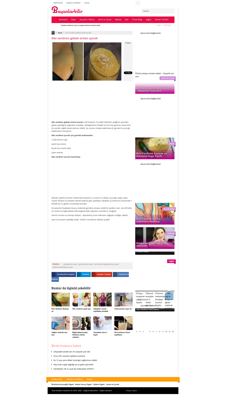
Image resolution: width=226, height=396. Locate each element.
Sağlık (148, 19)
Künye (86, 3)
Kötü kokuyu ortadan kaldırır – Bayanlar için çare (154, 89)
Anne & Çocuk (167, 78)
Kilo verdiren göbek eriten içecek (106, 264)
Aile (127, 19)
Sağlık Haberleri (90, 390)
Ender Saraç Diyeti (83, 384)
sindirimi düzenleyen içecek (62, 267)
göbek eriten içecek (86, 264)
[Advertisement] (92, 103)
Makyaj (118, 19)
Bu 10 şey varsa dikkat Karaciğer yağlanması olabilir (75, 360)
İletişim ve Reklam (73, 3)
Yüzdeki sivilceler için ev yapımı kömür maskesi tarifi (80, 25)
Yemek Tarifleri (162, 19)
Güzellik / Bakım (87, 19)
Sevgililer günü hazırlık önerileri (151, 244)
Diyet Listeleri (106, 390)
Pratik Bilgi (137, 19)
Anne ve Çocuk (104, 19)
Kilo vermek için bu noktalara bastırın (148, 220)
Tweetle (85, 274)
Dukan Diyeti (99, 384)
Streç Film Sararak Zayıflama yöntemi (69, 356)
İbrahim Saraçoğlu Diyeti (63, 384)
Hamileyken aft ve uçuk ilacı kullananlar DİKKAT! (73, 369)
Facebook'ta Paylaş (66, 274)
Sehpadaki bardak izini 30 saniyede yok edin (71, 351)
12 (173, 331)
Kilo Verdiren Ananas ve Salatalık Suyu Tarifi (151, 154)
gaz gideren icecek (70, 264)
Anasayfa (63, 19)
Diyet (73, 19)
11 (169, 331)
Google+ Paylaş (104, 274)
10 (166, 331)
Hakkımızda (58, 3)
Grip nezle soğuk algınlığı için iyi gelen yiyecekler (73, 364)
